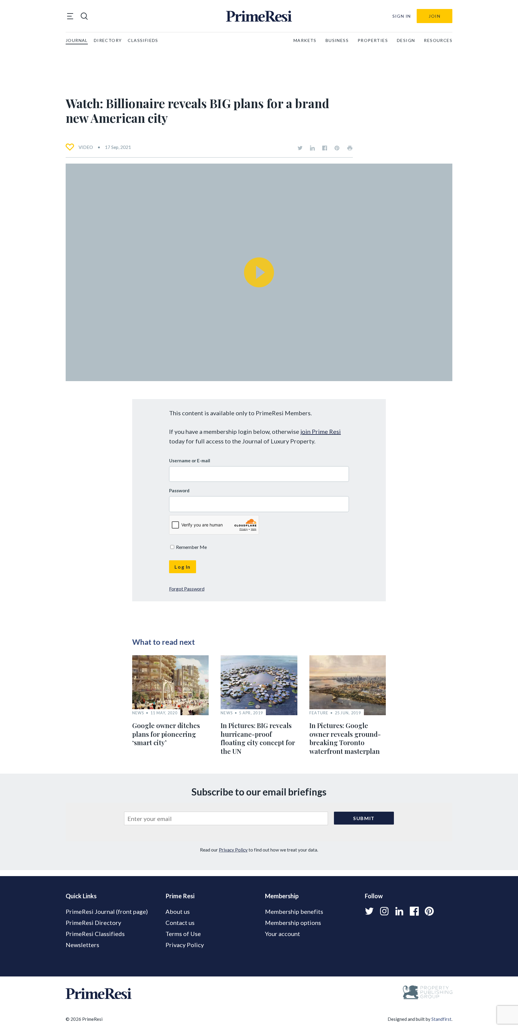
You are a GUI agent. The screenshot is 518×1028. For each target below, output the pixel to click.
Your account (282, 933)
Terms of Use (183, 933)
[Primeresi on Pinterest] (337, 148)
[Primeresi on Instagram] (384, 911)
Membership (282, 895)
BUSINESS (337, 40)
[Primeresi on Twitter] (300, 148)
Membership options (293, 922)
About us (177, 911)
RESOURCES (438, 40)
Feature (319, 713)
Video (86, 147)
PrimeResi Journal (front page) (107, 911)
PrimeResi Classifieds (95, 933)
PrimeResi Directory (93, 922)
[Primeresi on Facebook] (324, 148)
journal (77, 40)
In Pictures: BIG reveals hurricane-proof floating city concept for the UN (258, 738)
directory (108, 40)
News (138, 713)
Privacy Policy (233, 849)
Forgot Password (186, 588)
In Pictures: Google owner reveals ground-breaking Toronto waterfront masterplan (345, 738)
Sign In (401, 16)
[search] (84, 16)
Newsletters (82, 944)
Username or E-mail (189, 460)
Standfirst (441, 1019)
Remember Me (191, 547)
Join (434, 16)
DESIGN (406, 40)
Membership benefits (294, 911)
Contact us (180, 922)
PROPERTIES (373, 40)
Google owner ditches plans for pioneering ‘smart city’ (166, 734)
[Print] (350, 148)
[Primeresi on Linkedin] (312, 148)
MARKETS (305, 40)
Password (179, 490)
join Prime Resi (320, 431)
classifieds (143, 40)
